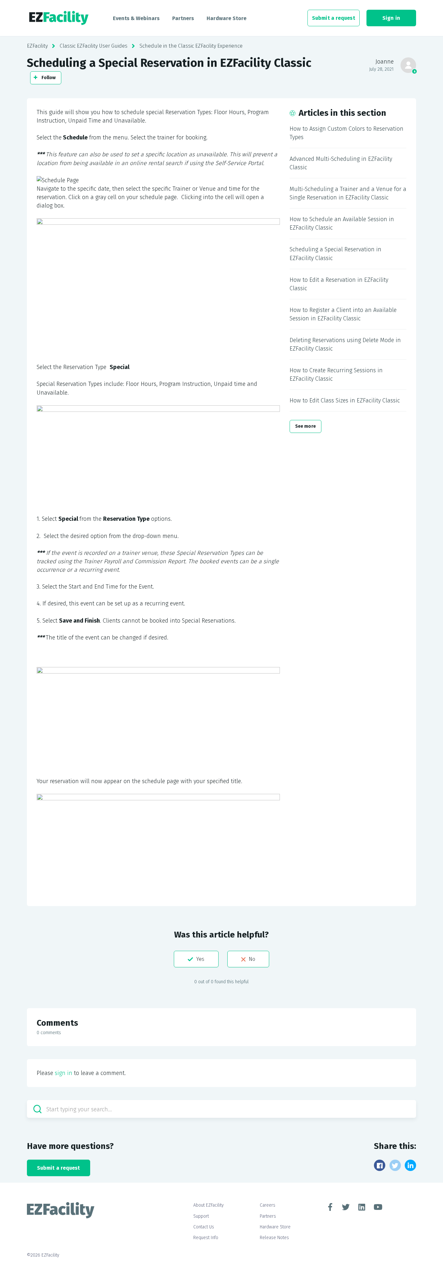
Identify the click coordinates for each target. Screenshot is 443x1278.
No (252, 959)
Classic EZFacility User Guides (93, 46)
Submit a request (333, 18)
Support (201, 1216)
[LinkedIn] (410, 1165)
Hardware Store (226, 18)
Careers (267, 1205)
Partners (183, 18)
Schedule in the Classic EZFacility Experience (191, 46)
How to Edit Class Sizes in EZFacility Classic (345, 400)
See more (305, 426)
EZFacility (37, 46)
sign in (63, 1073)
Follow (49, 77)
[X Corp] (395, 1165)
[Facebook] (379, 1165)
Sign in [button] (391, 18)
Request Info (205, 1237)
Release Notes (274, 1237)
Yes (200, 959)
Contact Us (203, 1227)
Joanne (385, 61)
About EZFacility (208, 1205)
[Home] (59, 18)
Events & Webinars (136, 18)
